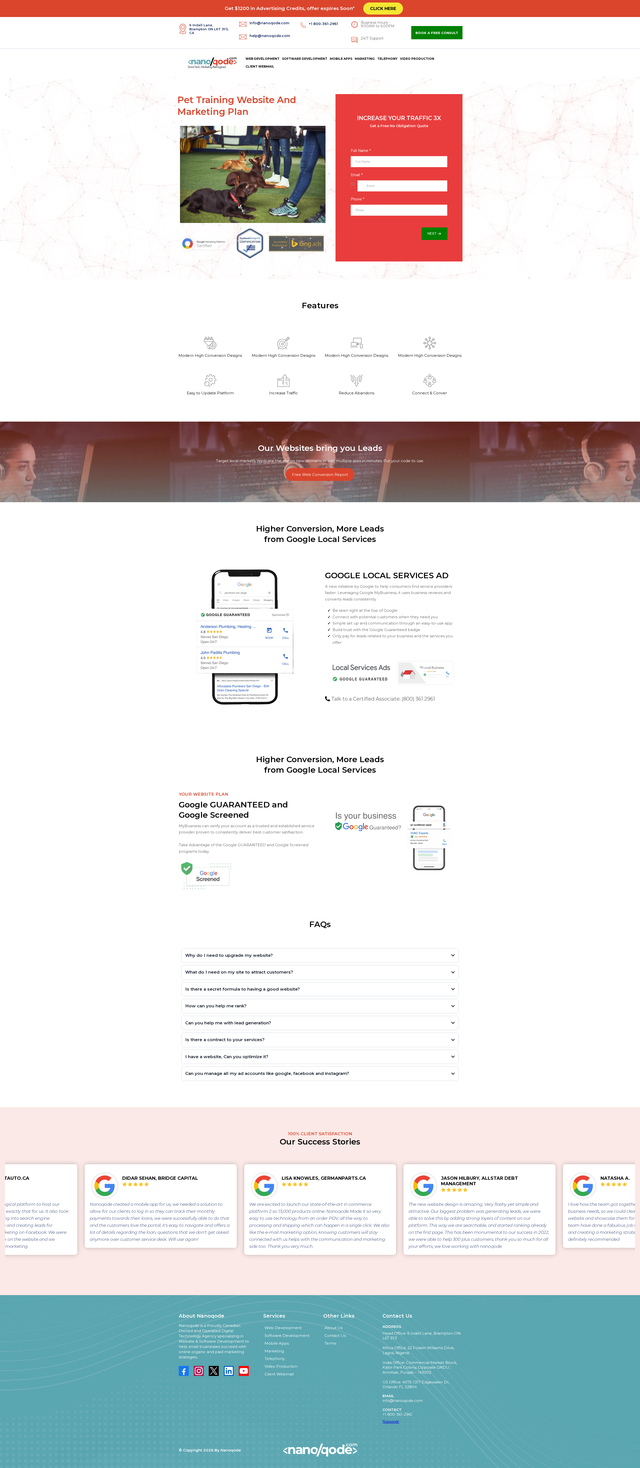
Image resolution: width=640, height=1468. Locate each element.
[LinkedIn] (228, 1370)
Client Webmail (260, 66)
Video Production (417, 59)
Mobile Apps (341, 59)
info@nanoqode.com (402, 1400)
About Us (333, 1327)
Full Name (361, 150)
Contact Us (335, 1335)
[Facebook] (183, 1370)
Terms (330, 1343)
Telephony (387, 59)
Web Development (263, 59)
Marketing (365, 59)
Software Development (304, 59)
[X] (213, 1370)
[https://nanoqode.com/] (209, 62)
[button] (435, 233)
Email (357, 174)
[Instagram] (198, 1370)
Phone (357, 199)
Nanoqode (390, 1421)
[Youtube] (243, 1370)
